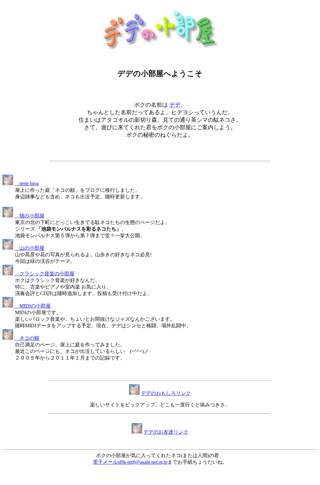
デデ (175, 105)
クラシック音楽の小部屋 (44, 273)
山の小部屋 (29, 248)
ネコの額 (26, 338)
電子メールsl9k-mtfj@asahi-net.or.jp (130, 462)
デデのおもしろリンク (166, 393)
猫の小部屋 (29, 215)
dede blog (26, 183)
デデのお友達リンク (165, 432)
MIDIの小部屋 (32, 306)
